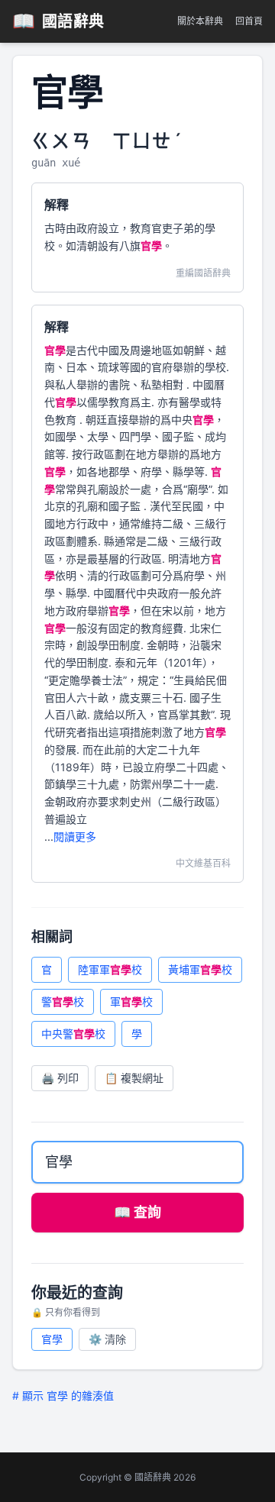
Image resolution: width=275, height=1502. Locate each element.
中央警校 (73, 1033)
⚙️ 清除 (107, 1338)
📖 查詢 (137, 1212)
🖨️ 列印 (60, 1077)
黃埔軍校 (200, 969)
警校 (62, 1001)
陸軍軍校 (110, 969)
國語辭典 (58, 21)
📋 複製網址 (134, 1077)
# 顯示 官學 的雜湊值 (63, 1395)
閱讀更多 (74, 836)
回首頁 (249, 21)
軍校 (131, 1001)
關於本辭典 (200, 21)
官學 (52, 1338)
